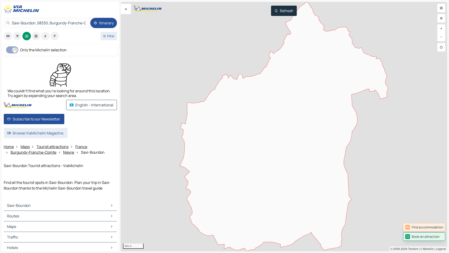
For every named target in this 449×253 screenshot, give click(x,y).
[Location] (441, 47)
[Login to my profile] (441, 8)
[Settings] (441, 18)
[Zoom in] (441, 28)
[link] (424, 227)
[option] (8, 36)
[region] (284, 126)
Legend (441, 249)
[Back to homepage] (22, 9)
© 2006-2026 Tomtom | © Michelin (412, 249)
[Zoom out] (441, 37)
